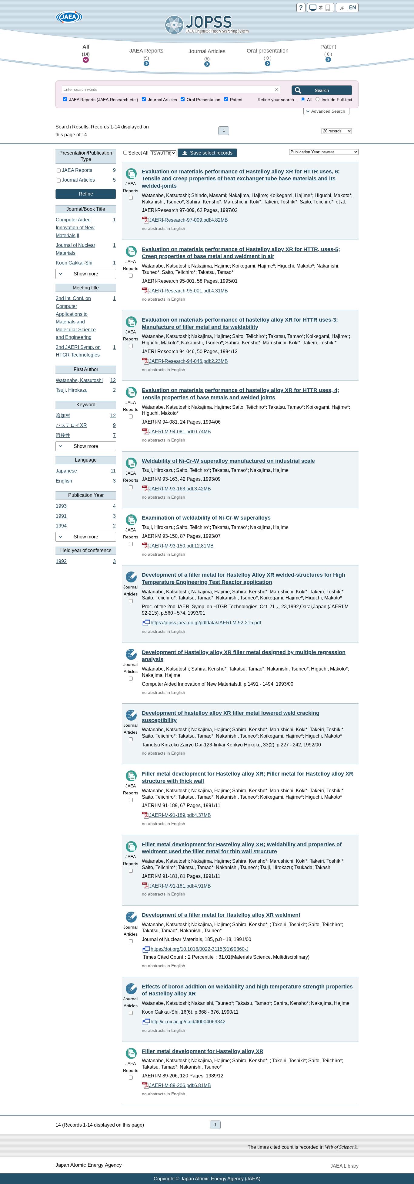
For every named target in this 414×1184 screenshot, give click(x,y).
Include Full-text (337, 99)
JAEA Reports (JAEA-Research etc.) (103, 99)
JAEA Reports (146, 54)
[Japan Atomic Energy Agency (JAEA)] (69, 19)
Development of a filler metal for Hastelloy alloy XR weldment (221, 915)
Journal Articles (207, 54)
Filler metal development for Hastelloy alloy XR (202, 1051)
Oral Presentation (203, 99)
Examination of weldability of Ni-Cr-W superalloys (206, 518)
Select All (139, 152)
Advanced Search (328, 111)
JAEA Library (344, 1166)
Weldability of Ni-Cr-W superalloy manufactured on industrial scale (228, 461)
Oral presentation (268, 54)
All (86, 50)
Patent (328, 50)
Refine (86, 193)
